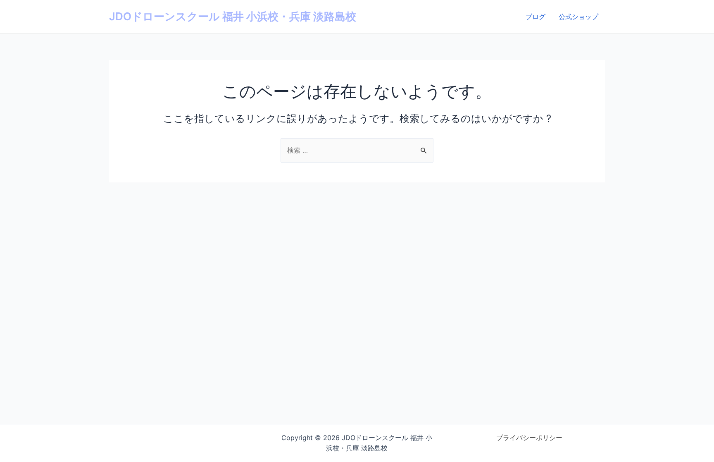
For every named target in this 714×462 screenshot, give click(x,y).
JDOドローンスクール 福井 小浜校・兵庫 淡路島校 (232, 16)
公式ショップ (578, 16)
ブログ (535, 16)
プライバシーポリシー (529, 437)
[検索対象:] (357, 150)
